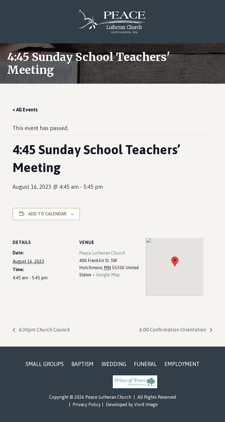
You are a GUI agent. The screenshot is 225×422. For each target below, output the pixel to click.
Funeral (145, 364)
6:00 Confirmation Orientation (173, 330)
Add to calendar (47, 213)
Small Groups (45, 364)
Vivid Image (146, 404)
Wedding (114, 364)
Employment (181, 364)
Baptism (82, 364)
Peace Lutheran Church (112, 22)
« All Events (25, 109)
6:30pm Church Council (44, 330)
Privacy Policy (87, 404)
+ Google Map (106, 274)
